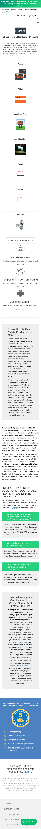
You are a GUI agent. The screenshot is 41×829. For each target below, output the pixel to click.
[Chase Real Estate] (20, 30)
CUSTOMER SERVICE (20, 809)
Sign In (34, 16)
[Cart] (37, 18)
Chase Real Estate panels (19, 642)
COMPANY (20, 803)
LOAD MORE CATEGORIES (20, 240)
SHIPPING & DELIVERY (20, 819)
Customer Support (29, 529)
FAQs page (14, 508)
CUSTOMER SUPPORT (20, 814)
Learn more (20, 264)
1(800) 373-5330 (20, 16)
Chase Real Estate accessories (20, 666)
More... (28, 771)
